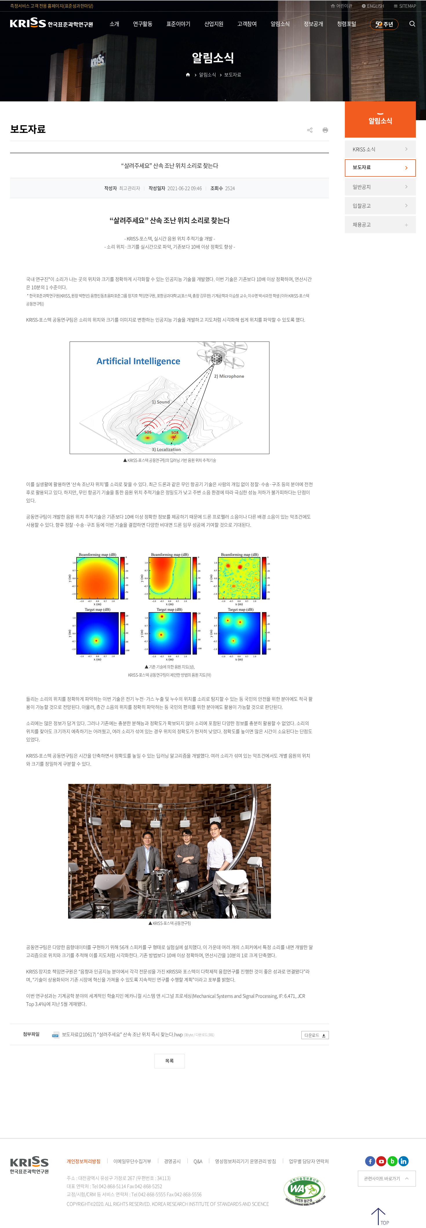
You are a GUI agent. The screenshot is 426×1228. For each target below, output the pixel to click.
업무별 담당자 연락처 (309, 1161)
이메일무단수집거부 (132, 1161)
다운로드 (312, 1035)
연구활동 (142, 24)
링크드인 (403, 1161)
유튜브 (381, 1161)
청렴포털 (346, 24)
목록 (169, 1061)
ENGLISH (375, 6)
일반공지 (362, 186)
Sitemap (407, 6)
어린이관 (344, 6)
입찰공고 (362, 205)
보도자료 (362, 168)
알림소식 (280, 24)
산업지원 (213, 24)
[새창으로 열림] (305, 1190)
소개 (114, 24)
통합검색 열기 (412, 24)
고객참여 (246, 24)
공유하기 (310, 133)
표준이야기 (178, 24)
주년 (388, 24)
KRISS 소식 (364, 149)
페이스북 (370, 1161)
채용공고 (362, 224)
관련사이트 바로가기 (382, 1178)
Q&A (198, 1161)
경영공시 (172, 1161)
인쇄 (325, 130)
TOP (385, 1222)
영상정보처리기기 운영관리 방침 (245, 1161)
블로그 (392, 1161)
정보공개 (313, 24)
